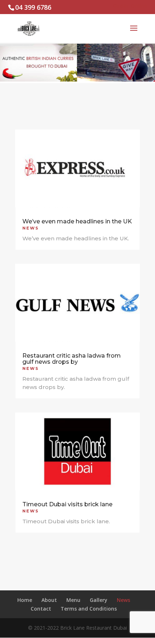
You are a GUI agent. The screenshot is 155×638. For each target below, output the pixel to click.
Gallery (98, 600)
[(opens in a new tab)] (77, 168)
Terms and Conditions (89, 608)
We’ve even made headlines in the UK (77, 221)
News (30, 228)
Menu (73, 600)
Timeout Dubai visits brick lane (67, 504)
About (49, 600)
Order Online (130, 5)
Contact (41, 608)
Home (24, 600)
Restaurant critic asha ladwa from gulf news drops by (71, 358)
